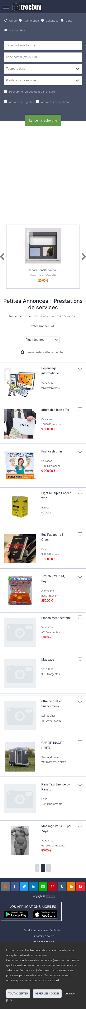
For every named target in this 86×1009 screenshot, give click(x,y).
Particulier (48, 316)
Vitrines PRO (17, 30)
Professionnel (39, 326)
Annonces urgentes (21, 102)
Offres (13, 21)
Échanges (52, 21)
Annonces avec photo (55, 102)
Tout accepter (18, 993)
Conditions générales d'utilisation (43, 930)
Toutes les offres (20, 316)
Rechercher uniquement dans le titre (32, 92)
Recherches (31, 21)
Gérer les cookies (47, 993)
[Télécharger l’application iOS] (47, 914)
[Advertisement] (43, 174)
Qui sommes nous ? (43, 936)
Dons (69, 21)
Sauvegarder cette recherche (44, 352)
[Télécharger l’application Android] (18, 914)
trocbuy (50, 896)
